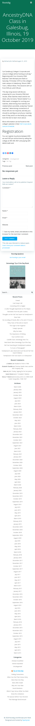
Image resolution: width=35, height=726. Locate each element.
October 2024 (17, 395)
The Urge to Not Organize (17, 325)
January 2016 (17, 625)
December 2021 (17, 434)
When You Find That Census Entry (17, 677)
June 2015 (18, 644)
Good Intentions (17, 688)
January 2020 (17, 490)
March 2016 (17, 619)
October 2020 (17, 465)
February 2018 (17, 555)
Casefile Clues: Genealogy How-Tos (17, 339)
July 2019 (17, 507)
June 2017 (18, 577)
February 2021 (17, 454)
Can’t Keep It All (17, 303)
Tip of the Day (18, 671)
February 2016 (17, 622)
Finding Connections (17, 674)
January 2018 (17, 558)
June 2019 (18, 510)
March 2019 (17, 518)
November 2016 (17, 597)
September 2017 (17, 569)
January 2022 (17, 432)
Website (5, 225)
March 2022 (17, 426)
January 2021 (17, 457)
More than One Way (17, 680)
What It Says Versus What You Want (17, 691)
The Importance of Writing (17, 334)
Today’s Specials (17, 328)
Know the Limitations (17, 694)
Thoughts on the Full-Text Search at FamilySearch (17, 314)
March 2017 (17, 585)
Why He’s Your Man (17, 685)
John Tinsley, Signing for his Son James (20, 371)
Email (4, 218)
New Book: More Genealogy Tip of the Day (17, 342)
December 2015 (17, 628)
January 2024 (17, 412)
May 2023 (18, 420)
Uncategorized (14, 159)
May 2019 (18, 513)
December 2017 (17, 560)
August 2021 (17, 446)
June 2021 (18, 448)
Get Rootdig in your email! (17, 257)
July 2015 (17, 642)
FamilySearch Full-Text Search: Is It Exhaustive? (17, 356)
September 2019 (17, 502)
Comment (6, 188)
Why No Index (17, 331)
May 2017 (18, 580)
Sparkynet (26, 720)
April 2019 (18, 516)
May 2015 (18, 647)
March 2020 (17, 485)
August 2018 (17, 538)
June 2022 (18, 423)
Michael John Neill (9, 61)
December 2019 (17, 493)
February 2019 (17, 521)
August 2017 (17, 571)
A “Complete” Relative (22, 374)
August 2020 (17, 471)
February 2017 (17, 588)
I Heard (17, 300)
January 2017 (17, 591)
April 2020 (18, 482)
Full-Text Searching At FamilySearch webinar (17, 345)
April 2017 (18, 583)
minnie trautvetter (17, 663)
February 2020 (17, 488)
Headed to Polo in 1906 (22, 363)
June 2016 (18, 611)
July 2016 (17, 608)
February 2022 (17, 429)
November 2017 (17, 563)
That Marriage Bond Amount (17, 699)
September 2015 (17, 636)
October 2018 (17, 532)
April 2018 (18, 549)
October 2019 (17, 499)
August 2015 (17, 639)
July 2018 (17, 541)
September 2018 (17, 535)
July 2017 (17, 574)
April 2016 (18, 616)
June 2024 (18, 404)
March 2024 (17, 406)
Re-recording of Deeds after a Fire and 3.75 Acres (17, 320)
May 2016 (18, 614)
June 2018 (18, 544)
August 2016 (17, 605)
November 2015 (17, 630)
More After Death (17, 683)
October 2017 (17, 566)
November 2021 (17, 437)
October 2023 (17, 418)
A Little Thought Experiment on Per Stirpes (17, 309)
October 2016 (17, 600)
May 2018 (18, 546)
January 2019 (17, 524)
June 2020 (18, 476)
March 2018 (17, 552)
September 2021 (17, 443)
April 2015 (18, 650)
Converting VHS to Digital (17, 306)
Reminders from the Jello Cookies (17, 311)
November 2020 (17, 462)
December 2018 (17, 527)
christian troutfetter (17, 661)
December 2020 (17, 460)
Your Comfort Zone (17, 337)
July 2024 (17, 401)
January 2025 (17, 392)
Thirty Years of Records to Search (17, 323)
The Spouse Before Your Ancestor (17, 697)
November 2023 (17, 415)
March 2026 (17, 387)
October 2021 (17, 440)
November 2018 (17, 530)
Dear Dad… (17, 317)
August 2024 (17, 398)
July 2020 (17, 474)
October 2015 (17, 633)
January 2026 (17, 390)
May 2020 (18, 479)
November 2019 (17, 496)
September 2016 (17, 602)
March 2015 (17, 653)
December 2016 (17, 594)
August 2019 (17, 504)
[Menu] (31, 2)
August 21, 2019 (22, 61)
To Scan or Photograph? (17, 348)
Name (5, 211)
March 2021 (17, 451)
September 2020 (17, 468)
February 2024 (17, 409)
